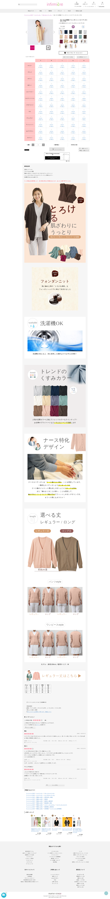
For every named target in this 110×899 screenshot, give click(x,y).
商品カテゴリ (31, 10)
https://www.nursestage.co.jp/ (55, 897)
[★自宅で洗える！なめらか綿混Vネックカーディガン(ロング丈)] (46, 822)
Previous (26, 32)
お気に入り (85, 4)
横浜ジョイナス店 (80, 885)
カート (102, 4)
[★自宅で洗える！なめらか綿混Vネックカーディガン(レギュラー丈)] (36, 822)
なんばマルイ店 (80, 874)
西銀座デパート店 (80, 876)
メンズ (80, 851)
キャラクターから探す (80, 858)
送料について (85, 148)
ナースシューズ (29, 863)
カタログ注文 (78, 6)
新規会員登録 (101, 6)
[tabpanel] (40, 32)
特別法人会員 (79, 10)
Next (54, 32)
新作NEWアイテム (29, 851)
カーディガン (30, 862)
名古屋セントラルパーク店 (80, 881)
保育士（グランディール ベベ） (80, 854)
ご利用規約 (29, 876)
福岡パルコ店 (80, 878)
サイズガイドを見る (68, 57)
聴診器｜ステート (55, 858)
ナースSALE (80, 860)
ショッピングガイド (90, 6)
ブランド (60, 10)
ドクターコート (29, 860)
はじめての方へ (55, 878)
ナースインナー (55, 854)
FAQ (55, 879)
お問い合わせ (55, 881)
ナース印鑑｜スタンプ (55, 860)
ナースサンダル (55, 851)
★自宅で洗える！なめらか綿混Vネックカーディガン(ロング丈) (46, 830)
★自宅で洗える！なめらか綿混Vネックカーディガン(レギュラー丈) (36, 830)
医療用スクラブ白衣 (29, 854)
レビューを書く (29, 727)
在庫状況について (83, 57)
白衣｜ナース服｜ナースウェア (29, 853)
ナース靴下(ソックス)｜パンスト (55, 853)
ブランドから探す (80, 856)
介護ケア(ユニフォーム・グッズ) (80, 853)
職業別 (50, 10)
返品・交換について (84, 150)
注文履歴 (77, 4)
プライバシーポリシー (30, 878)
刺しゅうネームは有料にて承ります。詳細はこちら (39, 711)
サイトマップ (55, 883)
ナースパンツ (30, 856)
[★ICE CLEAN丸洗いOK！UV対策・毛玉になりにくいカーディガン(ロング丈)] (78, 822)
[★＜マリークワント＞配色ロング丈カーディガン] (67, 822)
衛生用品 (55, 862)
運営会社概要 (30, 874)
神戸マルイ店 (80, 887)
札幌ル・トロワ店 (80, 879)
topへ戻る (106, 893)
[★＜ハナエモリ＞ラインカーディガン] (57, 822)
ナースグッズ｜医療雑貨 (55, 856)
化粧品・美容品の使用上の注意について (29, 881)
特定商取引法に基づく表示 (29, 879)
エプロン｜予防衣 (29, 858)
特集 (41, 10)
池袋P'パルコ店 (80, 883)
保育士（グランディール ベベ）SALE (80, 862)
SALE (69, 10)
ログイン (94, 4)
